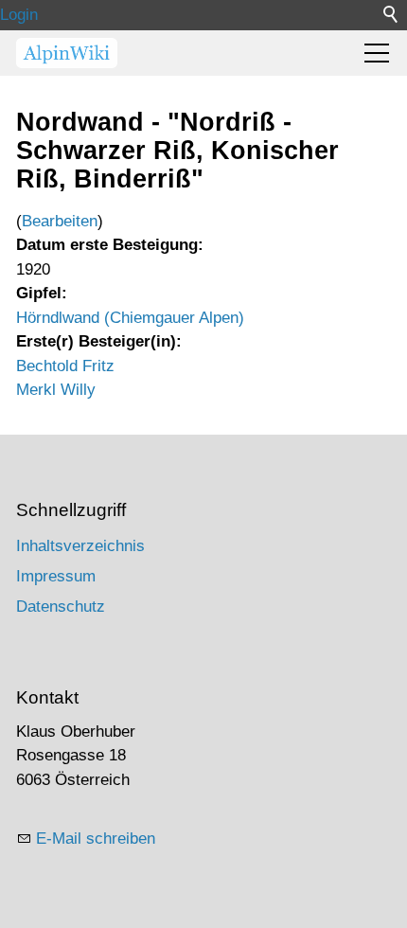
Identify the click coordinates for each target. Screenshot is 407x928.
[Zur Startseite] (66, 53)
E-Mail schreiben (95, 839)
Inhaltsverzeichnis (80, 546)
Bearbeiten (59, 221)
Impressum (56, 576)
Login (19, 15)
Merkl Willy (56, 390)
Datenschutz (60, 607)
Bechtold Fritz (65, 366)
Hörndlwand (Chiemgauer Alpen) (130, 318)
